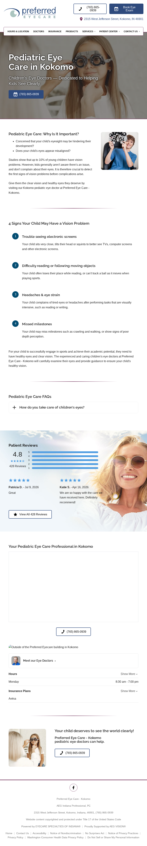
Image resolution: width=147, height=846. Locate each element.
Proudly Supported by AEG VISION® (105, 826)
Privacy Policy (15, 837)
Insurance (54, 31)
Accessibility (39, 833)
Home (9, 833)
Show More (128, 673)
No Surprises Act (94, 833)
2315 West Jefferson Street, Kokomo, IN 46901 (113, 19)
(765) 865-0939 (104, 812)
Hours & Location (18, 31)
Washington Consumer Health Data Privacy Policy (55, 837)
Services (87, 31)
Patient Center (108, 31)
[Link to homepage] (39, 12)
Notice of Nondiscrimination (65, 833)
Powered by (50, 826)
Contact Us (131, 31)
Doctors (38, 31)
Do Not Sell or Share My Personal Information (113, 837)
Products (72, 31)
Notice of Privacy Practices (123, 833)
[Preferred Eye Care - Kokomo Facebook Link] (73, 787)
